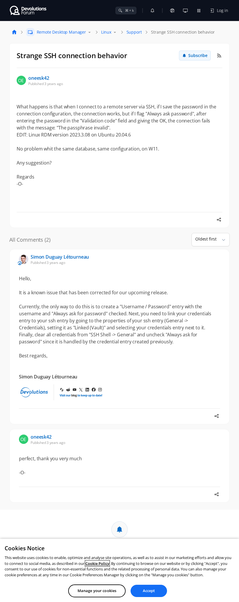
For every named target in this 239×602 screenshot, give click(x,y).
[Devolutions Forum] (28, 10)
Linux (106, 32)
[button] (221, 239)
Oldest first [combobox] (206, 239)
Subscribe (198, 55)
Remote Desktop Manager (61, 32)
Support (134, 32)
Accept (149, 590)
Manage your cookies (97, 590)
